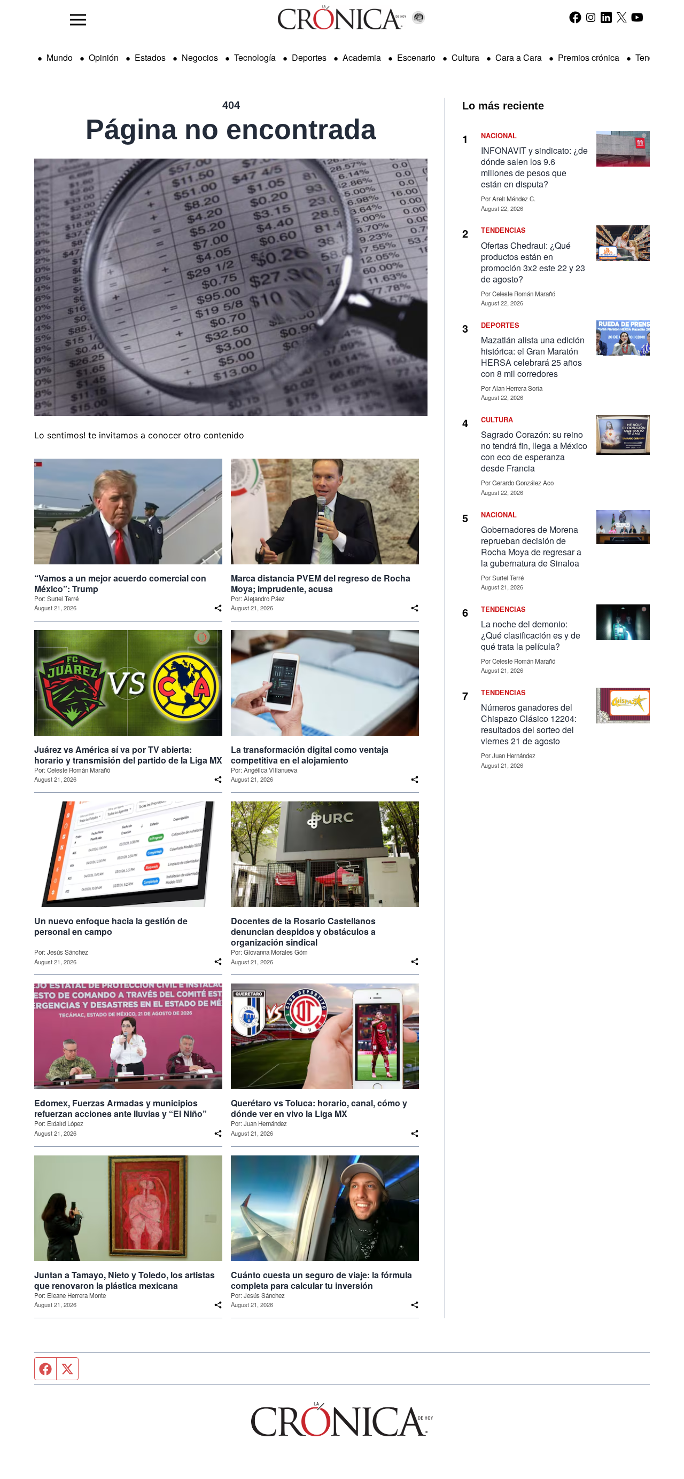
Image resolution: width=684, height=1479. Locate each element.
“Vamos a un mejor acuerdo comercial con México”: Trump (120, 583)
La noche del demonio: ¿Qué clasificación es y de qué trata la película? (530, 635)
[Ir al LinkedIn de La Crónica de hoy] (606, 17)
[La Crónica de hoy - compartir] (218, 608)
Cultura (465, 57)
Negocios (200, 57)
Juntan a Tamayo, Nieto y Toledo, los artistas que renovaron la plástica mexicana (124, 1280)
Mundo (59, 57)
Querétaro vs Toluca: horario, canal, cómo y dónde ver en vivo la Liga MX (319, 1108)
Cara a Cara (518, 57)
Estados (150, 57)
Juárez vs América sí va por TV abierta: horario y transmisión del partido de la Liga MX (128, 755)
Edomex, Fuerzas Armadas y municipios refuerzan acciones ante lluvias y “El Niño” (120, 1108)
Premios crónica (588, 57)
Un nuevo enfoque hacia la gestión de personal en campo (111, 926)
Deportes (309, 57)
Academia (362, 57)
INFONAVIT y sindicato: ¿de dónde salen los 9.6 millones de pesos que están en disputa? (534, 167)
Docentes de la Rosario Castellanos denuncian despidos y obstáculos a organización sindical (303, 932)
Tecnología (255, 57)
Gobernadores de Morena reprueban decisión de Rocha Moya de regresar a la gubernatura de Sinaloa (531, 546)
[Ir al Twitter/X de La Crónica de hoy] (621, 17)
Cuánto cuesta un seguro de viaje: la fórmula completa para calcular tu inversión (321, 1280)
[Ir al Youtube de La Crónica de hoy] (637, 17)
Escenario (416, 57)
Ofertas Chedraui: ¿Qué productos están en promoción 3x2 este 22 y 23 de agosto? (533, 262)
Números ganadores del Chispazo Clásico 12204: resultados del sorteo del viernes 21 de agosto (529, 724)
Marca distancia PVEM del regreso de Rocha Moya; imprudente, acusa (320, 583)
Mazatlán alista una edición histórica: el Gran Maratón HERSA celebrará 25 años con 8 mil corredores (533, 357)
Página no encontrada (231, 129)
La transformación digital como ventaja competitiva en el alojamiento (309, 755)
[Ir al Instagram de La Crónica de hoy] (590, 17)
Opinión (104, 57)
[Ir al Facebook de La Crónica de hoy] (575, 17)
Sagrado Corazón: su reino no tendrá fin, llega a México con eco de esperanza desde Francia (534, 451)
